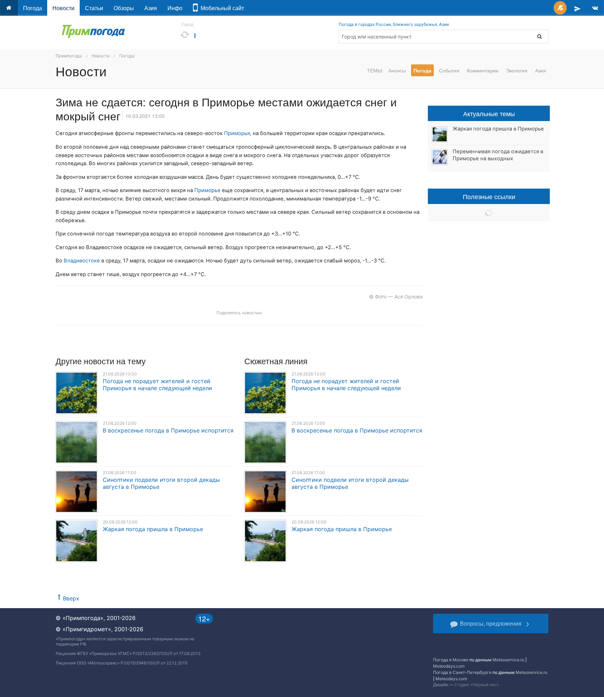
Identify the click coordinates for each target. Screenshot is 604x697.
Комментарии (482, 70)
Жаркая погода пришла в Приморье (153, 529)
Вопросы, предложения (491, 623)
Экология (516, 70)
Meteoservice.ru (508, 659)
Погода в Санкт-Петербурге (462, 672)
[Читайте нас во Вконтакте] (595, 8)
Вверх (71, 598)
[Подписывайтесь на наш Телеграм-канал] (577, 8)
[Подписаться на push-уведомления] (560, 8)
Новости (63, 8)
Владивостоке (82, 261)
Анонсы (397, 70)
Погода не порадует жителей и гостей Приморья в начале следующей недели (157, 385)
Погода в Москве (450, 659)
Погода (32, 8)
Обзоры (124, 8)
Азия (150, 8)
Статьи (94, 8)
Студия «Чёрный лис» (476, 684)
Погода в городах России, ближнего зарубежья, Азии (394, 24)
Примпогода (69, 55)
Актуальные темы (489, 113)
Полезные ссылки (489, 196)
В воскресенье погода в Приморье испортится (168, 430)
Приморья (237, 133)
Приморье (207, 190)
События (449, 70)
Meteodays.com (449, 666)
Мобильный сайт (221, 8)
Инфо (174, 8)
